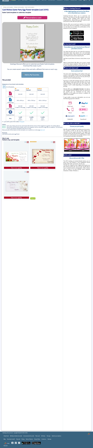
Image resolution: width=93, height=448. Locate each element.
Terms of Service (29, 439)
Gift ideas (43, 435)
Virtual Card (6, 435)
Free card (18, 439)
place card (42, 130)
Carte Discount (6, 444)
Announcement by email (28, 435)
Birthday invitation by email (16, 435)
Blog (5, 439)
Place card (37, 435)
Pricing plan (21, 121)
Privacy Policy (37, 439)
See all (33, 198)
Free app (48, 435)
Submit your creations (56, 435)
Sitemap (49, 439)
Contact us (43, 439)
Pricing (23, 439)
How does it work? (11, 439)
